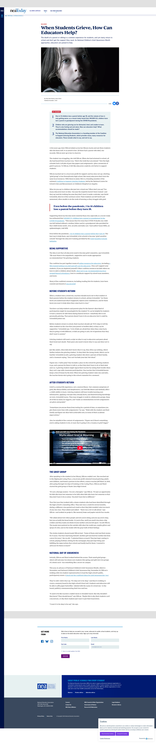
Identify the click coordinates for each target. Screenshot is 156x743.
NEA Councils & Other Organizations (93, 702)
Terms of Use (49, 716)
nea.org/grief (70, 284)
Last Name (94, 637)
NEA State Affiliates (71, 707)
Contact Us (68, 704)
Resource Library (116, 704)
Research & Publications (90, 707)
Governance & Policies (90, 704)
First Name (64, 637)
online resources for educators (90, 263)
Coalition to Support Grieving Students (70, 181)
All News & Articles (35, 10)
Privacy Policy (40, 716)
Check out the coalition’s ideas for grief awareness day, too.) (87, 575)
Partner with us (79, 692)
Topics (45, 11)
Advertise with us (90, 692)
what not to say (81, 271)
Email (92, 644)
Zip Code (63, 644)
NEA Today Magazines (56, 11)
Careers (68, 702)
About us (70, 692)
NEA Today (10, 15)
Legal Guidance (116, 702)
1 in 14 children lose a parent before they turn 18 (87, 234)
